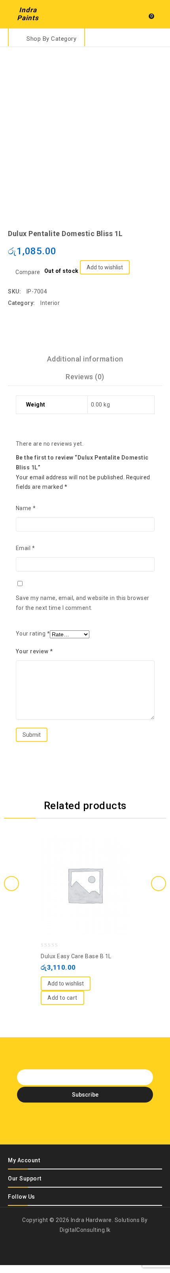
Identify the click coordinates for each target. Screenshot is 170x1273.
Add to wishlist (105, 267)
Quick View (93, 865)
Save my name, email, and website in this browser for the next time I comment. (82, 603)
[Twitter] (71, 1126)
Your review (34, 651)
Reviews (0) (85, 377)
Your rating (33, 633)
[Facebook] (57, 1126)
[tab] (85, 359)
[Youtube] (112, 1126)
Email (25, 548)
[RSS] (98, 1126)
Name (26, 508)
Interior (50, 303)
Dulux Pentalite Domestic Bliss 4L (146, 226)
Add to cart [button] (62, 998)
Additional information (85, 359)
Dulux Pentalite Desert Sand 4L (157, 226)
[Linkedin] (85, 1126)
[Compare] (77, 865)
